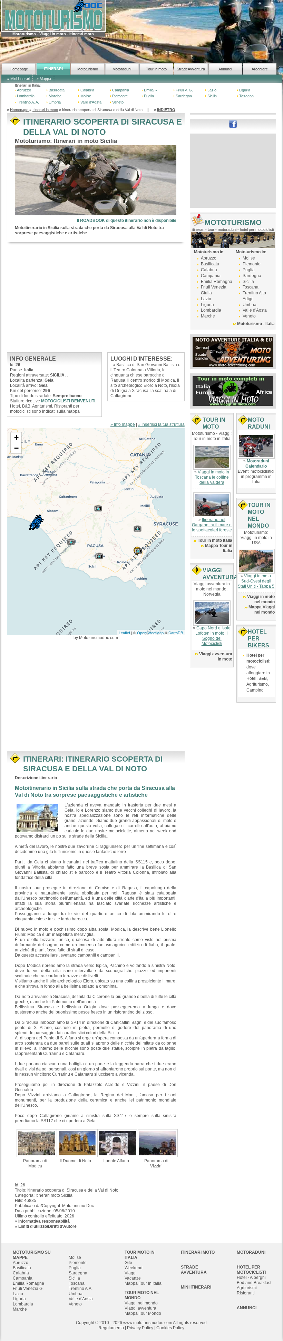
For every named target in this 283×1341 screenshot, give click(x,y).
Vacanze (133, 1278)
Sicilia (212, 96)
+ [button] (16, 437)
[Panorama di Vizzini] (158, 1143)
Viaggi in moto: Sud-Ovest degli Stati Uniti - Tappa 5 (256, 581)
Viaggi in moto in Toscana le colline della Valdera (212, 477)
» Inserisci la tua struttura (161, 424)
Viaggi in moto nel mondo (261, 599)
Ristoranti (246, 1293)
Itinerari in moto (45, 110)
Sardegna (184, 96)
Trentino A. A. (28, 102)
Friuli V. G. (184, 90)
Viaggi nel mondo (141, 1303)
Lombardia (26, 96)
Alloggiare (260, 69)
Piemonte (120, 96)
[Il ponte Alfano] (117, 1143)
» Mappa (44, 79)
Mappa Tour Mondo (143, 1313)
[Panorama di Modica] (37, 1143)
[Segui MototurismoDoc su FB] (233, 123)
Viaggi (131, 1273)
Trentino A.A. (80, 1288)
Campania (120, 90)
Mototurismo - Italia (256, 323)
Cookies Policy (170, 1327)
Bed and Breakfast (254, 1282)
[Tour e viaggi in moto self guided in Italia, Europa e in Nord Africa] (233, 390)
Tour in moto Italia (215, 540)
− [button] (16, 448)
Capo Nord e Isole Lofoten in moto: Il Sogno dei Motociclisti (213, 636)
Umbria (55, 102)
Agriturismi (247, 1287)
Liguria (244, 90)
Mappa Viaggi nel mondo (261, 610)
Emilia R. (151, 90)
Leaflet (124, 632)
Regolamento (111, 1327)
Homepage (19, 69)
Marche (55, 96)
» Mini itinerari (18, 79)
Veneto (118, 102)
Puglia (149, 96)
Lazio (211, 90)
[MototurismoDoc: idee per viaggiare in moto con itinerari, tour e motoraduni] (53, 15)
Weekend (134, 1267)
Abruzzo (24, 90)
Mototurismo (87, 69)
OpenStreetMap (150, 632)
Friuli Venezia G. (28, 1288)
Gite (128, 1262)
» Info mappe (122, 424)
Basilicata (57, 90)
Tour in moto (156, 69)
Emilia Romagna (216, 281)
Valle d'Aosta (90, 102)
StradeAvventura (191, 69)
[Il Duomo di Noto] (77, 1143)
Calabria (87, 90)
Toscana (246, 96)
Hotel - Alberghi (251, 1277)
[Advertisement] (96, 297)
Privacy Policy (140, 1327)
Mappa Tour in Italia (143, 1283)
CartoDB (175, 632)
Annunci (225, 69)
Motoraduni (122, 69)
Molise (85, 96)
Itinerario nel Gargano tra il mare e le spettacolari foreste (212, 524)
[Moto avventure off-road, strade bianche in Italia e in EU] (233, 351)
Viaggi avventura (140, 1308)
